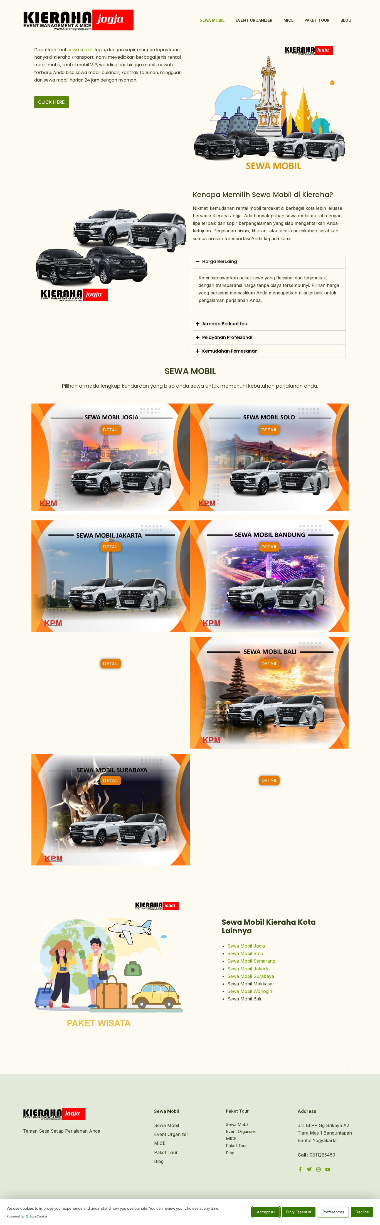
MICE (288, 20)
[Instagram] (318, 1169)
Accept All (266, 1211)
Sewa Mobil (212, 20)
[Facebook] (300, 1169)
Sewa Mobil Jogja (246, 946)
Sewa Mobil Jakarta (248, 968)
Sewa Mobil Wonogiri (249, 991)
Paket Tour (317, 20)
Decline (362, 1211)
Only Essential (298, 1211)
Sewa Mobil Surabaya (250, 976)
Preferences (333, 1211)
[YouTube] (327, 1169)
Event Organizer (254, 20)
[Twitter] (309, 1169)
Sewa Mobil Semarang (251, 961)
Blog (345, 20)
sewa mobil (80, 49)
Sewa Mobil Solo (245, 953)
